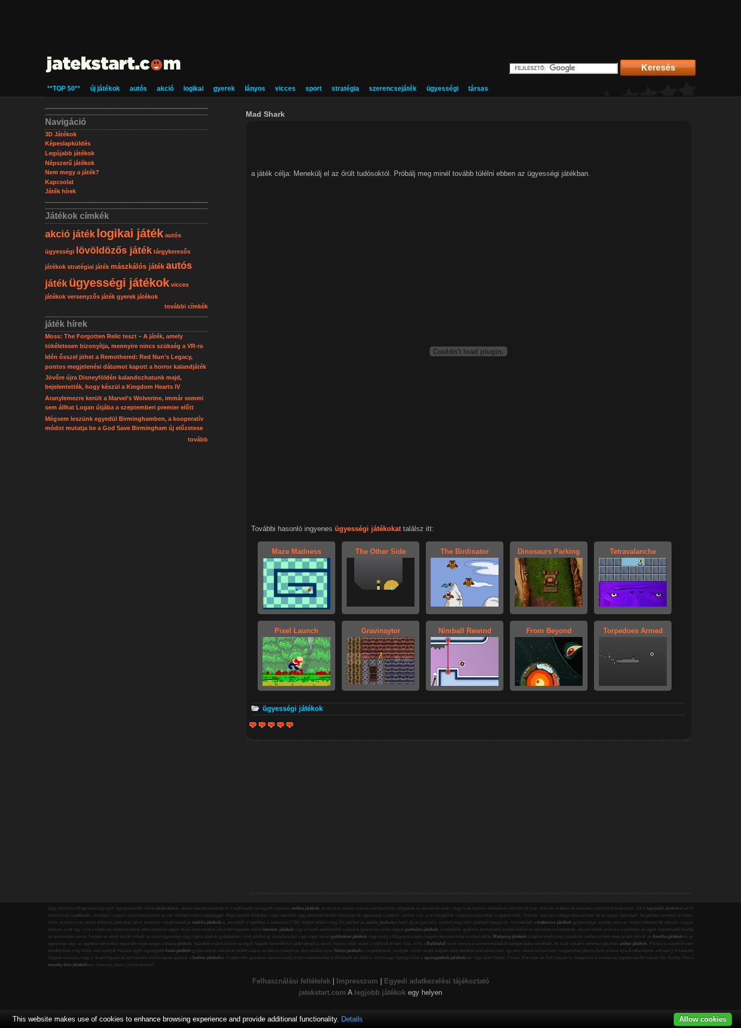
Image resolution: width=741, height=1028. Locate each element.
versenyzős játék (91, 296)
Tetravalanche (633, 551)
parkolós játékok (421, 929)
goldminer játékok (349, 936)
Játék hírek (60, 191)
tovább (198, 439)
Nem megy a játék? (72, 172)
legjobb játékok (380, 992)
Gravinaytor (380, 631)
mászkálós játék (137, 266)
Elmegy (262, 725)
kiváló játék (290, 725)
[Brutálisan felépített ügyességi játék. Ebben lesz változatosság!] (296, 607)
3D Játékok (60, 134)
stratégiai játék (88, 266)
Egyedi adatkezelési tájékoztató (436, 981)
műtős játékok (207, 922)
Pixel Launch (296, 631)
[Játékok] (113, 73)
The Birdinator (464, 551)
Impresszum (357, 981)
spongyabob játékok (444, 957)
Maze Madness (296, 551)
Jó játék (280, 725)
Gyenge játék (253, 725)
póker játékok (633, 943)
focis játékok (177, 950)
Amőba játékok (667, 936)
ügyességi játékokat (368, 529)
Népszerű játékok (69, 163)
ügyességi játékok (119, 282)
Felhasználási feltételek (291, 981)
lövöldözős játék (114, 250)
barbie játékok (206, 957)
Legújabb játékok (69, 153)
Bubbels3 (435, 943)
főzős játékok (347, 950)
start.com (330, 992)
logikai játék (130, 233)
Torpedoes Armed (633, 631)
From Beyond (549, 631)
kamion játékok (278, 929)
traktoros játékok (554, 922)
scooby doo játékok (67, 964)
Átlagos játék (271, 725)
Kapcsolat (59, 182)
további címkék (186, 306)
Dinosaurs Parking (549, 551)
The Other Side (380, 551)
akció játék (70, 234)
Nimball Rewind (464, 631)
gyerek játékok (137, 296)
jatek (307, 992)
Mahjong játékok (509, 936)
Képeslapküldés (68, 143)
